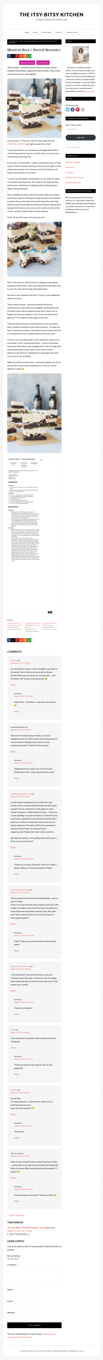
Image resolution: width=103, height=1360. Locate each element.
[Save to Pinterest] (17, 56)
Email (10, 1301)
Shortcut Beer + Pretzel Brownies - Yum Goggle (28, 1227)
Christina (14, 660)
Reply (13, 685)
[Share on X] (13, 56)
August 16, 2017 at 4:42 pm (23, 696)
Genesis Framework (60, 1351)
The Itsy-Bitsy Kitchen (52, 14)
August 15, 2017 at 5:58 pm (23, 763)
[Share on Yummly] (21, 56)
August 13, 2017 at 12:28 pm (24, 935)
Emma (13, 1030)
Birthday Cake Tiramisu (75, 177)
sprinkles (12, 503)
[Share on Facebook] (9, 56)
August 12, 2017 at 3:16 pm (23, 1059)
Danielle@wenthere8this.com (21, 794)
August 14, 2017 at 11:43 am (20, 730)
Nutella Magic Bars (73, 182)
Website (11, 1312)
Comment (12, 1264)
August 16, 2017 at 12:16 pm (20, 663)
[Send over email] (29, 56)
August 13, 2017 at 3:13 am (20, 892)
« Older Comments (15, 1215)
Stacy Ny (14, 1090)
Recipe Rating (13, 1256)
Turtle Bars (70, 172)
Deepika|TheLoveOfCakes (20, 966)
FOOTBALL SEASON (16, 144)
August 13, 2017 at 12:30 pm (24, 859)
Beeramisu (70, 167)
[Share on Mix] (25, 56)
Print (50, 612)
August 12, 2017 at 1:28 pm (20, 1032)
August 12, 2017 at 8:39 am (20, 1156)
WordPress (73, 1351)
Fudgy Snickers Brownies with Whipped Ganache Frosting (33, 625)
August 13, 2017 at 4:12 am (20, 796)
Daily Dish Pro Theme (42, 1351)
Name (10, 1289)
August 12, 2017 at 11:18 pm (20, 969)
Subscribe (81, 137)
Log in (81, 1351)
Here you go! (89, 91)
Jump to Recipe (27, 62)
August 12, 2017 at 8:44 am (20, 1092)
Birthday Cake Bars (73, 162)
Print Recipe (43, 62)
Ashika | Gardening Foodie (20, 890)
